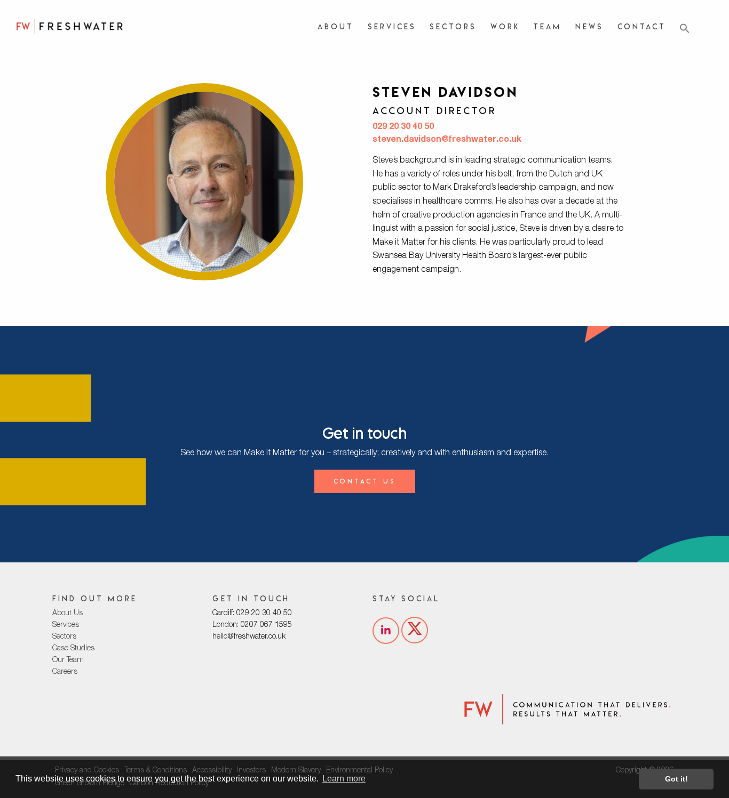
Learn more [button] (344, 778)
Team (547, 26)
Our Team (68, 660)
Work (505, 26)
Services (392, 26)
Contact (641, 26)
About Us (67, 613)
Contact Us (365, 481)
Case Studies (73, 648)
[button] (684, 29)
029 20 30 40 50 (403, 127)
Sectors (453, 26)
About (336, 26)
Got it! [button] (676, 779)
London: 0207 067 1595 (252, 625)
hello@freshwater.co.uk (249, 637)
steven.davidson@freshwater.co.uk (447, 140)
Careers (64, 672)
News (589, 26)
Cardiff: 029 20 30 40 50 (252, 613)
